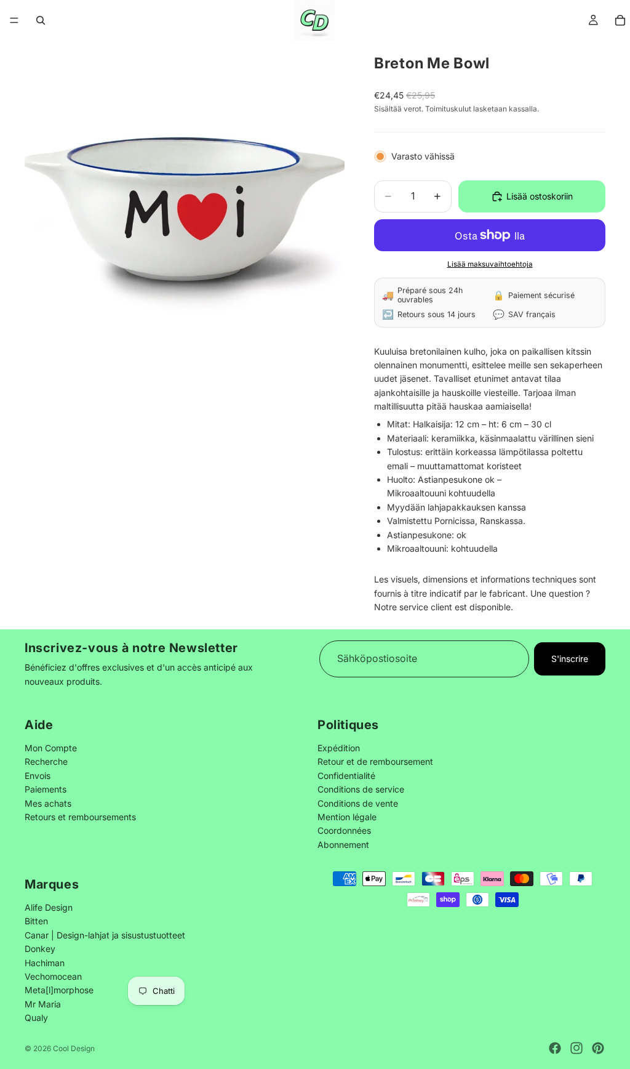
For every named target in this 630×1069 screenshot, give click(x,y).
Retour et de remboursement (375, 761)
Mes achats (48, 802)
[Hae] (40, 20)
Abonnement (343, 844)
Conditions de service (360, 789)
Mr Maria (43, 1004)
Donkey (40, 948)
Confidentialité (346, 775)
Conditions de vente (357, 802)
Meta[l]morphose (59, 990)
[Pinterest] (598, 1048)
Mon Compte (51, 748)
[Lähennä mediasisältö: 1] (185, 201)
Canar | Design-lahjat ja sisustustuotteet (105, 935)
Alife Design (49, 907)
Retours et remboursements (80, 817)
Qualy (36, 1017)
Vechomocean (53, 976)
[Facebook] (555, 1048)
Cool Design (74, 1048)
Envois (37, 775)
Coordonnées (344, 830)
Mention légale (347, 817)
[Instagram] (576, 1048)
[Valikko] (14, 20)
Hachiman (45, 963)
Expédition (338, 748)
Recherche (46, 761)
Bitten (36, 921)
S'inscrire (569, 658)
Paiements (45, 789)
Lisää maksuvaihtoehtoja (490, 264)
